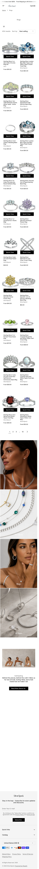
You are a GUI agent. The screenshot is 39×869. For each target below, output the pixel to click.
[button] (4, 6)
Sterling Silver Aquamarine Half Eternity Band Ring (26, 102)
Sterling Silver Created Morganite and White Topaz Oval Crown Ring (27, 337)
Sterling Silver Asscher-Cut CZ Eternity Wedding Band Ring (25, 298)
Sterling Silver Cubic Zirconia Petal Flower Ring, (9, 258)
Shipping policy (7, 857)
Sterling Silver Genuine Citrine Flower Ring (8, 297)
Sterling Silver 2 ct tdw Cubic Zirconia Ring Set (9, 63)
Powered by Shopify (21, 866)
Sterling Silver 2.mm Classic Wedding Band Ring (10, 142)
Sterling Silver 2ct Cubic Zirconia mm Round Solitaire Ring (9, 182)
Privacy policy (16, 854)
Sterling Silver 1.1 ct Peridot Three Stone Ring (9, 336)
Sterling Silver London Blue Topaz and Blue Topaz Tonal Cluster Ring (26, 143)
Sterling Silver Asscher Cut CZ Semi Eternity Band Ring (27, 182)
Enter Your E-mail (8, 809)
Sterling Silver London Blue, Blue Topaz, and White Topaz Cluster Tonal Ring (26, 64)
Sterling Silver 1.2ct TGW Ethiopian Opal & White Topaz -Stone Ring (10, 103)
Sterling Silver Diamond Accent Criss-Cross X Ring (26, 258)
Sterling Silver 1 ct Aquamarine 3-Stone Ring (9, 220)
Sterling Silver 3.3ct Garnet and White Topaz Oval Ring (9, 416)
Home (4, 10)
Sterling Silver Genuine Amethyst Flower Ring (26, 220)
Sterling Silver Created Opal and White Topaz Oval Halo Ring (27, 377)
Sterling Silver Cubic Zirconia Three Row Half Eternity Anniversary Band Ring (10, 377)
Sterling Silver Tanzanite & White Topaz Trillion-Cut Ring (25, 417)
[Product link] (10, 174)
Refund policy (6, 854)
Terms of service (28, 854)
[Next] (27, 431)
